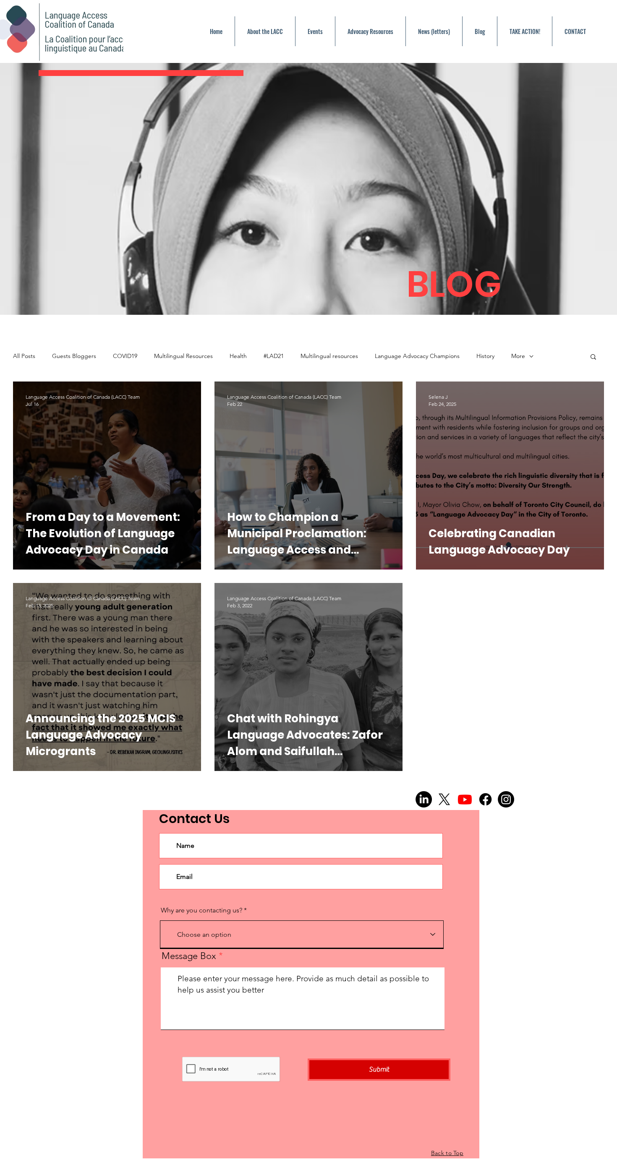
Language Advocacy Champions (417, 356)
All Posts (24, 356)
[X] (444, 799)
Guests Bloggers (74, 356)
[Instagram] (506, 799)
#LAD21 (274, 356)
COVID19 (125, 356)
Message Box (190, 956)
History (485, 356)
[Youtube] (465, 799)
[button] (593, 357)
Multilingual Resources (183, 356)
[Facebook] (485, 799)
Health (238, 356)
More (518, 356)
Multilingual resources (329, 356)
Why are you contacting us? (202, 910)
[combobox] (302, 934)
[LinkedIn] (424, 799)
